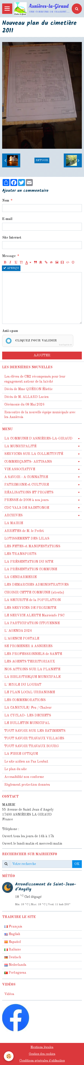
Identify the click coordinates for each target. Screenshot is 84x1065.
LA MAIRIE (13, 523)
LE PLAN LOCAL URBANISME (29, 692)
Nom (5, 200)
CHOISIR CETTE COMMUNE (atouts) (34, 592)
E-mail (7, 219)
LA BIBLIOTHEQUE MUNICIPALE (32, 677)
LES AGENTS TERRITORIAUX (29, 661)
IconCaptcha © (65, 345)
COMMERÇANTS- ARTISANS (28, 462)
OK (77, 864)
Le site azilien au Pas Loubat (26, 761)
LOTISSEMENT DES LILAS (26, 538)
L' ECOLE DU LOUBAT (22, 685)
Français (15, 926)
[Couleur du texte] (28, 262)
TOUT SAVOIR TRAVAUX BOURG (31, 746)
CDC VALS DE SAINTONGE (26, 508)
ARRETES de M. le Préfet (24, 531)
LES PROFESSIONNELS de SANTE (33, 654)
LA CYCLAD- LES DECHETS (27, 715)
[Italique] (10, 262)
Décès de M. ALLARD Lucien (26, 397)
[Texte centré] (41, 262)
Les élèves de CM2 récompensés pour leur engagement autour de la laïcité (34, 379)
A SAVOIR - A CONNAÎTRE (26, 477)
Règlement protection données (27, 785)
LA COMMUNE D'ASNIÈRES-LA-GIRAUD (38, 438)
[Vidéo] (62, 262)
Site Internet (11, 237)
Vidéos (9, 994)
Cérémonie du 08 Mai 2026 (24, 404)
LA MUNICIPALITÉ (20, 446)
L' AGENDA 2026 (18, 631)
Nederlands (17, 965)
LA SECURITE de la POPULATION (32, 600)
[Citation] (35, 262)
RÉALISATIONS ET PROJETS (28, 492)
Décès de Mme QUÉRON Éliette (28, 389)
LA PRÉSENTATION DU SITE (28, 562)
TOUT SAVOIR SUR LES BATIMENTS (34, 731)
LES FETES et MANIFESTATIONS (32, 546)
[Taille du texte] (21, 262)
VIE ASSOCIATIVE (19, 469)
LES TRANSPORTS (20, 554)
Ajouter (42, 355)
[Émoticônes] (73, 262)
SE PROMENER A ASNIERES (28, 646)
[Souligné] (16, 262)
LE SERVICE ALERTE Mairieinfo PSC (34, 615)
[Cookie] (9, 1056)
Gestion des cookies (42, 1053)
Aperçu (12, 268)
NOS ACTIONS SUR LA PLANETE (32, 669)
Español (14, 942)
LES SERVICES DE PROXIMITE (30, 608)
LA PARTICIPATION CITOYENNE (32, 623)
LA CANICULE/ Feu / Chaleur (28, 707)
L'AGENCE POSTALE (21, 638)
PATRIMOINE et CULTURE (26, 484)
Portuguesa (17, 972)
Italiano (14, 949)
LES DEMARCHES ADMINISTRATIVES (36, 585)
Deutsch (14, 957)
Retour (42, 160)
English (14, 934)
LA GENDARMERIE (20, 577)
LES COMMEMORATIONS (25, 700)
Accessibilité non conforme (24, 777)
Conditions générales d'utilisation (42, 1060)
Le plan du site (15, 769)
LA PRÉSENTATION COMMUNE (30, 569)
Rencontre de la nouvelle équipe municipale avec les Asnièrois (40, 415)
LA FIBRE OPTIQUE (21, 754)
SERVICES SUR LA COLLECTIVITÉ (33, 454)
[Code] (67, 262)
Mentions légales (42, 1047)
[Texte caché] (51, 262)
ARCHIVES (13, 515)
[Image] (57, 262)
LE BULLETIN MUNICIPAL (27, 723)
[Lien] (46, 262)
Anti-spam (10, 331)
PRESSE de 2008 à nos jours (26, 500)
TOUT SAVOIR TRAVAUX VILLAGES (34, 738)
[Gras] (5, 262)
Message (9, 256)
